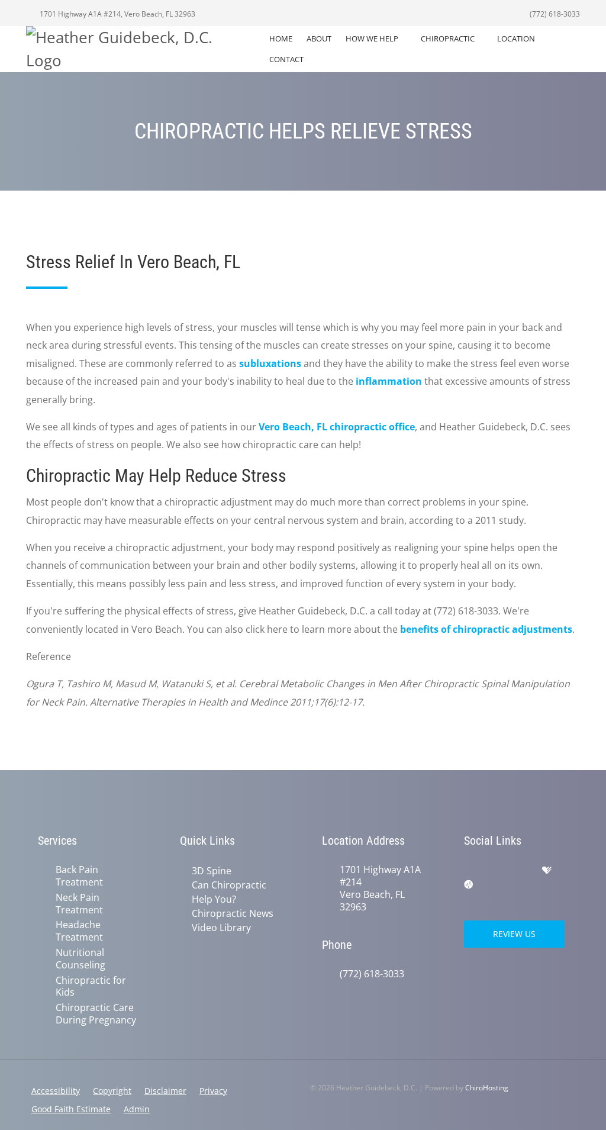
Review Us (514, 933)
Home (280, 38)
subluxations (270, 363)
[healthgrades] (547, 871)
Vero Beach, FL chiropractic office (337, 426)
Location (516, 38)
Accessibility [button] (55, 1090)
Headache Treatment (79, 931)
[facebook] (496, 871)
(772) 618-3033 (554, 14)
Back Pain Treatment (79, 876)
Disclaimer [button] (165, 1090)
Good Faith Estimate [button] (71, 1109)
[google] (470, 871)
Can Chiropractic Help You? (229, 892)
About (319, 38)
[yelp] (522, 871)
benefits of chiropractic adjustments (486, 629)
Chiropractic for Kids (91, 986)
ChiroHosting (486, 1088)
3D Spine (211, 870)
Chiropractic (448, 38)
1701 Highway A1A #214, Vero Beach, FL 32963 (116, 14)
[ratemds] (468, 885)
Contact (286, 59)
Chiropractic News (232, 913)
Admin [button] (137, 1109)
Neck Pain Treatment (79, 903)
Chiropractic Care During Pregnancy (96, 1014)
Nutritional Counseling (80, 959)
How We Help (372, 38)
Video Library (221, 927)
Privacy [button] (213, 1090)
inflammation (389, 381)
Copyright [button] (112, 1090)
